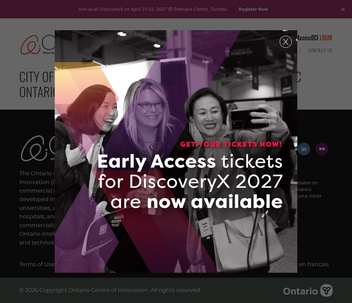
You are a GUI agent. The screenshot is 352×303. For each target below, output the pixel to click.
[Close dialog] (286, 42)
